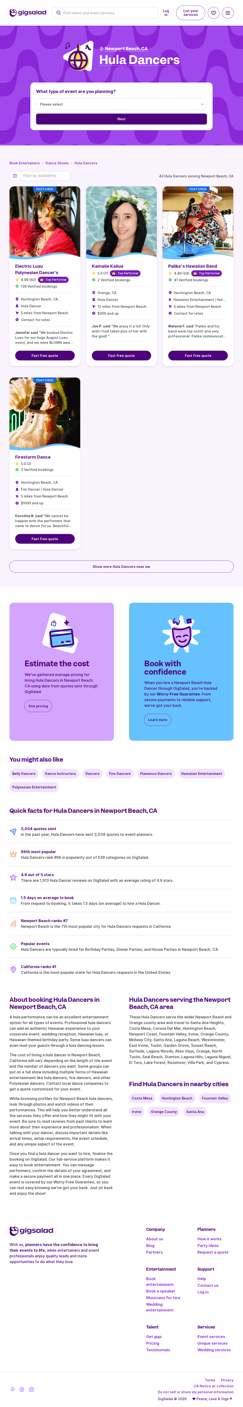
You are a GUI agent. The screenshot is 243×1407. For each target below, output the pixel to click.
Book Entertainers (24, 163)
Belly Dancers (24, 774)
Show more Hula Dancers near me (121, 567)
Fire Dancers (120, 774)
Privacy (227, 1380)
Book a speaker (160, 1291)
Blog (150, 1245)
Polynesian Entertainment (34, 787)
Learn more (157, 720)
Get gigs (154, 1336)
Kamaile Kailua (107, 266)
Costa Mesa (142, 1098)
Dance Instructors (60, 774)
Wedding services (214, 1349)
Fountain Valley (215, 1098)
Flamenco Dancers (156, 774)
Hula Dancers (86, 163)
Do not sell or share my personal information (196, 1392)
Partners (154, 1252)
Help (201, 1278)
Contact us (208, 1285)
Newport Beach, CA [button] (126, 49)
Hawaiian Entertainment (201, 774)
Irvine (136, 1112)
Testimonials (158, 1349)
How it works (209, 1239)
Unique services (212, 1343)
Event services (211, 1336)
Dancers (92, 774)
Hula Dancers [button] (139, 60)
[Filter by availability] (45, 175)
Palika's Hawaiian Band (192, 266)
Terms (210, 1380)
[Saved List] (213, 12)
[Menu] (228, 12)
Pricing (152, 1343)
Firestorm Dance (33, 457)
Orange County (164, 1112)
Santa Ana (195, 1112)
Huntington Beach (177, 1098)
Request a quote (213, 1252)
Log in (166, 13)
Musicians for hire (163, 1297)
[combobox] (107, 13)
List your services (190, 13)
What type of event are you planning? (76, 91)
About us (154, 1239)
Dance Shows (57, 163)
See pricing (38, 706)
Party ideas (208, 1245)
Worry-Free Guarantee (178, 694)
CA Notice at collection (214, 1386)
